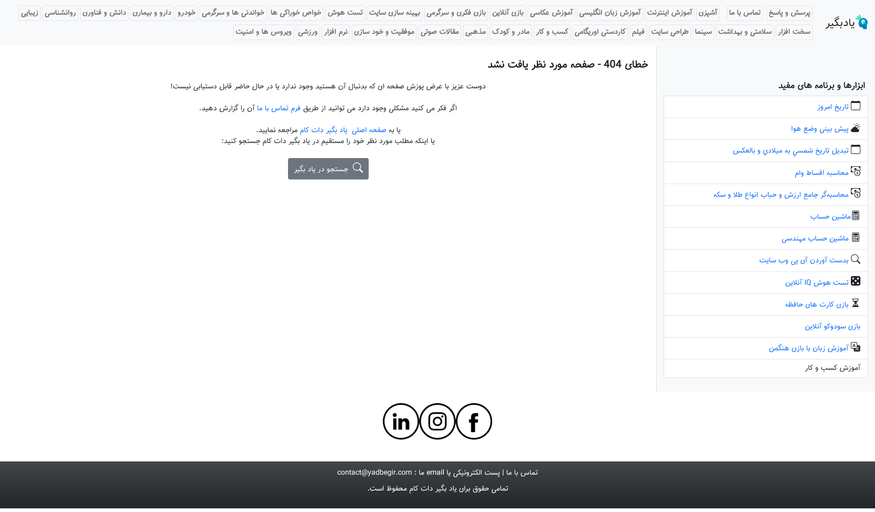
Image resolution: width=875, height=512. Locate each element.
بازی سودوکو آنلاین (832, 327)
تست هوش (345, 13)
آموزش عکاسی (551, 13)
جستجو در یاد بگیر (323, 169)
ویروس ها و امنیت (264, 32)
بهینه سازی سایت (394, 13)
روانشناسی (60, 13)
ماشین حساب (830, 217)
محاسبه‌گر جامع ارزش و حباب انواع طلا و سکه (781, 195)
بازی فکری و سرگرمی (456, 13)
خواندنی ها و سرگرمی (233, 13)
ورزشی (308, 32)
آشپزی (708, 13)
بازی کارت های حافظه (817, 305)
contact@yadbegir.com (374, 473)
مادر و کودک (511, 32)
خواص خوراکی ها (296, 13)
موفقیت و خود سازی (384, 32)
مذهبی (475, 32)
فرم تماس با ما (280, 108)
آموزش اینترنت (669, 13)
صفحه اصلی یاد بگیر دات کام (343, 130)
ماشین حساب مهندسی (815, 239)
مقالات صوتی (440, 32)
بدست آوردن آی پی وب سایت (804, 260)
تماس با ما (745, 13)
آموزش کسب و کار (832, 368)
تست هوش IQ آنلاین (817, 283)
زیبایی (29, 13)
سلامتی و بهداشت (745, 32)
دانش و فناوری (104, 13)
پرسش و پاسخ (789, 13)
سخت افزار (794, 32)
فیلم (638, 32)
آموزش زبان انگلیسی (610, 13)
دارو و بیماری (152, 13)
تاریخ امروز (833, 107)
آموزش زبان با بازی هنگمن (809, 348)
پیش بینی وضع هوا (820, 129)
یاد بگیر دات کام (433, 489)
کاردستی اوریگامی (600, 32)
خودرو (187, 13)
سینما (703, 32)
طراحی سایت (670, 32)
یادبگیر (840, 23)
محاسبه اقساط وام (822, 173)
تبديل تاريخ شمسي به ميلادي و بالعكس (791, 151)
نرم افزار (336, 32)
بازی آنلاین (508, 13)
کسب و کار (552, 32)
